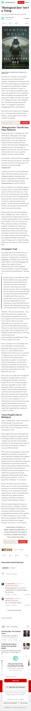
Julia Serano (5, 259)
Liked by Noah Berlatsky (12, 585)
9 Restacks (21, 549)
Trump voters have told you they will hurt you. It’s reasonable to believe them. (11, 651)
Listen (27, 18)
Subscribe (21, 2)
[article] (15, 635)
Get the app (23, 703)
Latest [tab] (8, 626)
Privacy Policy (21, 694)
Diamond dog (9, 598)
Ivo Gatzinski (9, 583)
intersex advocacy (7, 183)
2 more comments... (7, 618)
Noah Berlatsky (10, 17)
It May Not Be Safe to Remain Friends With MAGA (9, 646)
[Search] (28, 626)
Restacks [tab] (12, 568)
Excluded (22, 262)
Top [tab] (3, 626)
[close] (26, 656)
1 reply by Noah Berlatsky (14, 610)
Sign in (27, 2)
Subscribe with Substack (17, 687)
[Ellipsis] (28, 583)
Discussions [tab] (14, 626)
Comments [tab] (5, 568)
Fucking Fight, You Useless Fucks (11, 632)
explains (26, 158)
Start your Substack (11, 703)
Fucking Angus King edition (9, 636)
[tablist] (8, 568)
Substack (7, 707)
